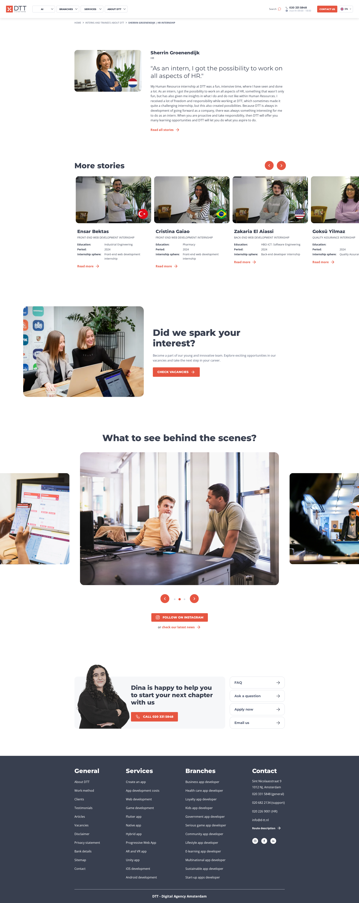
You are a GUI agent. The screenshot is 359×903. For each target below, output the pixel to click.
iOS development (138, 869)
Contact (80, 869)
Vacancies (81, 825)
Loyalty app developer (201, 799)
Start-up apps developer (202, 877)
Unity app (133, 860)
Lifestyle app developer (201, 843)
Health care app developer (204, 790)
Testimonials (83, 808)
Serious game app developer (205, 825)
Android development (141, 877)
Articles (79, 817)
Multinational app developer (205, 860)
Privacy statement (87, 843)
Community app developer (204, 834)
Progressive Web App (141, 843)
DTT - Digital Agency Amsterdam (179, 896)
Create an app (136, 782)
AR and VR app (136, 851)
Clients (79, 799)
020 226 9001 (261, 811)
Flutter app (134, 817)
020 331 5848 (298, 7)
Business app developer (202, 782)
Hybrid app (134, 834)
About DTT (82, 782)
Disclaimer (82, 834)
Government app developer (205, 817)
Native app (133, 825)
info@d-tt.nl (260, 820)
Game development (140, 808)
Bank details (83, 851)
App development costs (142, 790)
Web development (139, 799)
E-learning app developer (203, 851)
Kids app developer (199, 808)
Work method (84, 790)
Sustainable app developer (204, 869)
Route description (263, 828)
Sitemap (80, 860)
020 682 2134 (261, 803)
